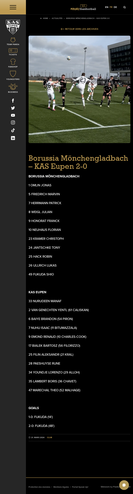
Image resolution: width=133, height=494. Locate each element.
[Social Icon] (13, 101)
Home (45, 18)
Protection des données (39, 487)
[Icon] (124, 7)
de (115, 7)
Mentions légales (61, 487)
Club (49, 437)
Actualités (57, 18)
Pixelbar (117, 487)
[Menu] (13, 7)
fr (111, 7)
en (106, 7)
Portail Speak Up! (80, 487)
